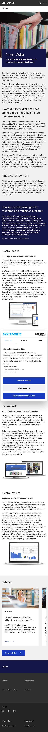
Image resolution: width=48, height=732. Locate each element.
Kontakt (27, 690)
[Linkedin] (3, 711)
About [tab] (39, 341)
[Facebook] (9, 711)
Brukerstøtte (29, 681)
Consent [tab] (8, 341)
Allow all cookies (24, 380)
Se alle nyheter (10, 653)
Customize (22, 388)
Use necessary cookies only (24, 396)
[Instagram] (14, 711)
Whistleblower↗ (30, 726)
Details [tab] (24, 341)
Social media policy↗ (8, 726)
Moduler (5, 681)
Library (5, 9)
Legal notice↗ (29, 721)
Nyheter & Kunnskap (9, 690)
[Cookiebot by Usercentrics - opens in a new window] (35, 334)
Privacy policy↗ (7, 721)
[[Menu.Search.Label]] (40, 3)
